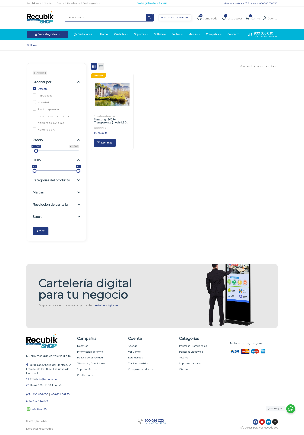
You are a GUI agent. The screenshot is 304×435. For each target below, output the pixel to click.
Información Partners (173, 17)
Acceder (133, 345)
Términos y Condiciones (91, 363)
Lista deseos (73, 3)
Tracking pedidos (138, 363)
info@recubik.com (48, 379)
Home (33, 45)
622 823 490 (40, 408)
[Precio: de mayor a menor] (34, 115)
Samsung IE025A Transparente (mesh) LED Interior (110, 122)
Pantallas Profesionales (193, 345)
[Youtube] (262, 422)
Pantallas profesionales (104, 116)
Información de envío (90, 351)
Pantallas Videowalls (191, 351)
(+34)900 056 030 (37, 394)
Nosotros (48, 3)
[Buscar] (149, 17)
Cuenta (60, 3)
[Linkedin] (268, 422)
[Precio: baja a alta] (34, 109)
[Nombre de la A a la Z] (34, 122)
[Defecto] (34, 88)
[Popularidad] (34, 95)
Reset (40, 231)
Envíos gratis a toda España (152, 3)
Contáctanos (84, 375)
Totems (183, 357)
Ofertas (183, 369)
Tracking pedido (91, 3)
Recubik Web (34, 3)
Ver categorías (47, 34)
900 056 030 (263, 33)
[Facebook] (255, 422)
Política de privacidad (90, 357)
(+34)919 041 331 (61, 394)
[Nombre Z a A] (34, 129)
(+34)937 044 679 (37, 401)
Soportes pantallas (190, 363)
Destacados (85, 34)
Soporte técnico (87, 369)
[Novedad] (34, 102)
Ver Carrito (134, 351)
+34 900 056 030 (268, 3)
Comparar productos (140, 369)
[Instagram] (275, 422)
